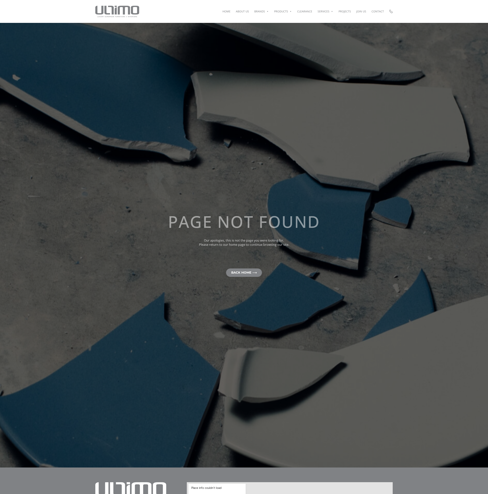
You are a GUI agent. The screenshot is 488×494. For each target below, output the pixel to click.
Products (281, 11)
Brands (259, 11)
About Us (242, 11)
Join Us (361, 11)
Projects (345, 11)
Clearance (304, 11)
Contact (378, 11)
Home (226, 11)
